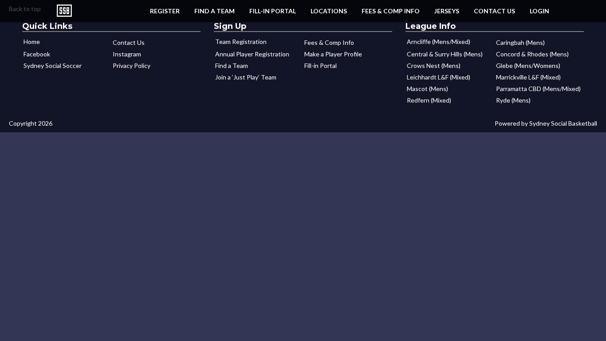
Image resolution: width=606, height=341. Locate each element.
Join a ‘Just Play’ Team (245, 77)
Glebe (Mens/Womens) (528, 65)
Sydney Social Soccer (53, 65)
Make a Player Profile (333, 54)
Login (539, 11)
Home (32, 41)
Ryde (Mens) (513, 100)
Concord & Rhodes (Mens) (532, 54)
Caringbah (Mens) (520, 42)
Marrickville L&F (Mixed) (528, 77)
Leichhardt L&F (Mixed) (438, 77)
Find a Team (214, 11)
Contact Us (494, 11)
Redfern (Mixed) (429, 100)
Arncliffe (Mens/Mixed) (438, 41)
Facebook (37, 54)
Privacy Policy (131, 65)
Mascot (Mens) (427, 88)
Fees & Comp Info (391, 11)
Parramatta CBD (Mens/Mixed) (538, 88)
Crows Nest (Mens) (433, 65)
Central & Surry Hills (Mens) (445, 54)
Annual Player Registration (252, 54)
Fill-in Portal (272, 11)
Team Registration (241, 41)
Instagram (127, 54)
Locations (329, 11)
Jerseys (446, 11)
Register (165, 11)
